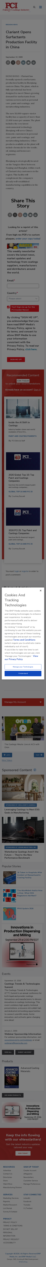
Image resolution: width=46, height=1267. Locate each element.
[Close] (40, 590)
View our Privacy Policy (21, 658)
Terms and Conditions (24, 639)
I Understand (23, 673)
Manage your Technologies (23, 667)
